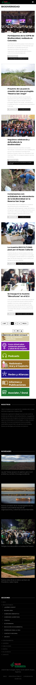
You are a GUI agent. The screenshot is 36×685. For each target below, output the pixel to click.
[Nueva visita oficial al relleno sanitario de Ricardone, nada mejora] (18, 567)
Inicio (4, 602)
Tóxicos (7, 620)
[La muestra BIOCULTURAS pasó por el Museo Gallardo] (18, 233)
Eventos (5, 649)
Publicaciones (7, 646)
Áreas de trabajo (8, 604)
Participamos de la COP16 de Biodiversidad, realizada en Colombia (21, 38)
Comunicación (28, 676)
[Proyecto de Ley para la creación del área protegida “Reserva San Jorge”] (18, 75)
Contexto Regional (13, 58)
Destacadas (11, 162)
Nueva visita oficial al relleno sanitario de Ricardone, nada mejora (15, 581)
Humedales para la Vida (22, 58)
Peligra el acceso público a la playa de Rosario (17, 546)
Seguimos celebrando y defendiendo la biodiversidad (18, 142)
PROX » (24, 323)
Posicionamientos (8, 640)
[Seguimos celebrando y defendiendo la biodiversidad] (18, 126)
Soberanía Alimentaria (12, 617)
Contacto (6, 654)
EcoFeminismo (9, 623)
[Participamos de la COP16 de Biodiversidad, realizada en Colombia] (18, 22)
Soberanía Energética (11, 613)
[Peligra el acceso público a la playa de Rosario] (18, 531)
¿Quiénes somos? (10, 607)
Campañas (5, 643)
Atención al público (15, 676)
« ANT (4, 323)
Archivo (7, 636)
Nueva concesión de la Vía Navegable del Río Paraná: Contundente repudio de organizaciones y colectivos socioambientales (17, 508)
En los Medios (7, 651)
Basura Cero (8, 610)
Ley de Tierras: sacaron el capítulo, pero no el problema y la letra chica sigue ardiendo (17, 473)
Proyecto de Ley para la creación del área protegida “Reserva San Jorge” (20, 91)
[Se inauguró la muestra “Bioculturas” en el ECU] (18, 280)
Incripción (18, 678)
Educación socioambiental (20, 162)
